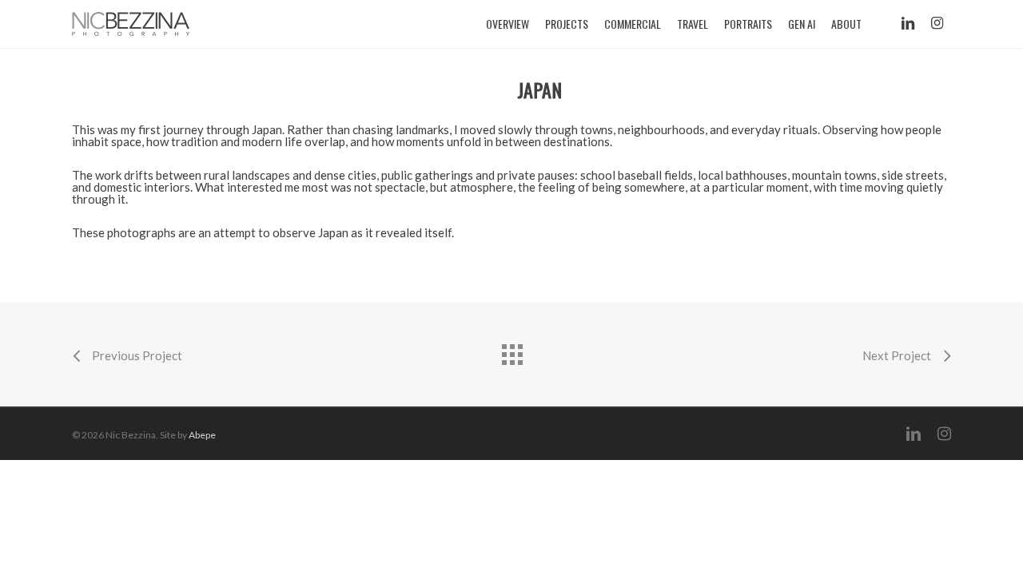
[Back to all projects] (511, 351)
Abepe (202, 435)
